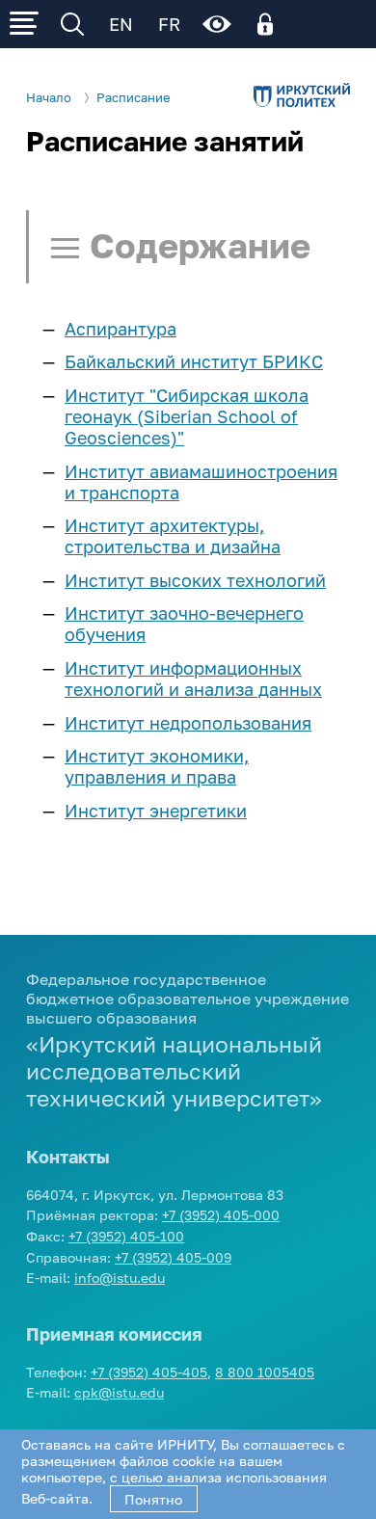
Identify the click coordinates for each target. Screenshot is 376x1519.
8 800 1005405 (264, 1372)
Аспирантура (120, 328)
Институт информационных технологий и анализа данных (193, 678)
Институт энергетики (156, 810)
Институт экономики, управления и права (157, 766)
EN (121, 24)
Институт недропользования (188, 722)
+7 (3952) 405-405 (149, 1372)
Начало (48, 98)
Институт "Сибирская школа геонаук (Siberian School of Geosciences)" (187, 416)
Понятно (153, 1499)
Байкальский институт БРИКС (194, 361)
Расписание (133, 98)
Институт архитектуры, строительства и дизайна (173, 536)
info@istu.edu (119, 1277)
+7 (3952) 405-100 (126, 1236)
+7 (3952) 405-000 (221, 1215)
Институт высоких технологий (195, 580)
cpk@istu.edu (119, 1392)
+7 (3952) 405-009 (173, 1257)
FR (169, 24)
